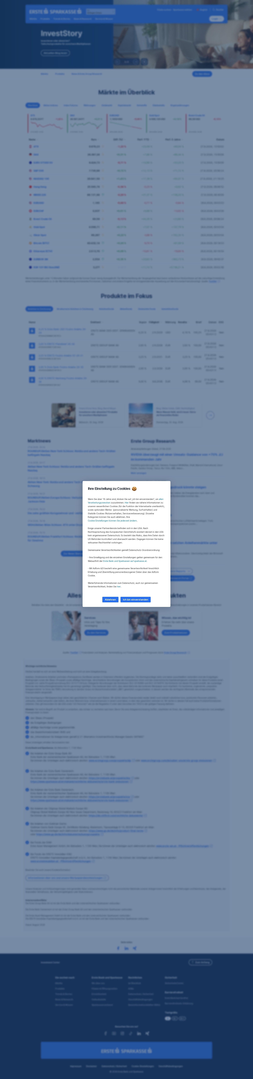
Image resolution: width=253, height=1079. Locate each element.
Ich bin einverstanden (135, 599)
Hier (127, 502)
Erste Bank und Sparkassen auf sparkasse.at (125, 561)
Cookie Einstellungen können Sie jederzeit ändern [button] (112, 520)
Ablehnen (110, 599)
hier (119, 586)
